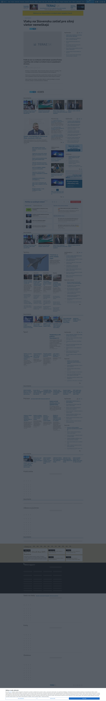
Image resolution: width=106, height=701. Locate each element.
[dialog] (53, 694)
